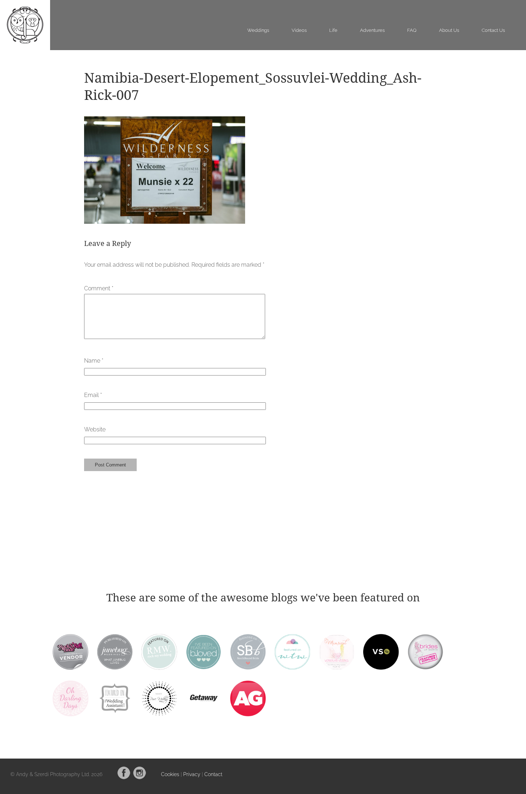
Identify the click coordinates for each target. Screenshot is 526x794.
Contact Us (493, 30)
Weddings (258, 30)
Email (93, 395)
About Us (449, 30)
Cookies (170, 774)
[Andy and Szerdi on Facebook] (124, 778)
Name (93, 360)
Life (333, 30)
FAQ (412, 30)
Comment (98, 288)
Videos (299, 30)
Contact (213, 774)
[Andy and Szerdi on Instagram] (139, 778)
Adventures (372, 30)
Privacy (191, 774)
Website (95, 429)
